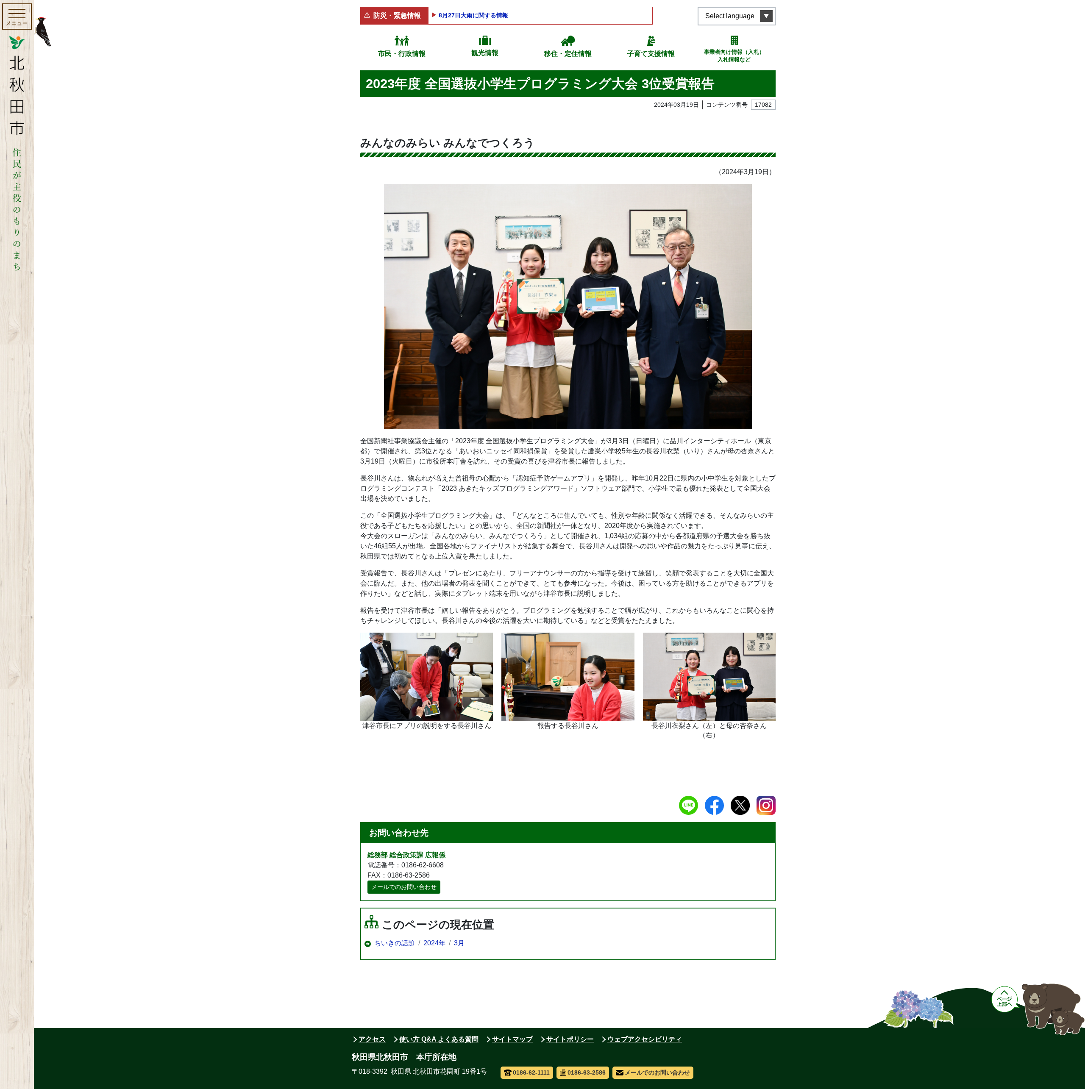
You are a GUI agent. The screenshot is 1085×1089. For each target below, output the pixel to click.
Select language (729, 15)
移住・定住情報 (568, 53)
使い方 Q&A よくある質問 (439, 1039)
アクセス (372, 1039)
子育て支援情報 (651, 53)
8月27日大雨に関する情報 (473, 15)
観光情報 (484, 52)
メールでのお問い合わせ (404, 886)
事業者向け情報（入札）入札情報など (734, 56)
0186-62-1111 (531, 1072)
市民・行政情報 (402, 53)
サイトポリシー (570, 1039)
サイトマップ (512, 1039)
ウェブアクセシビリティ (644, 1039)
